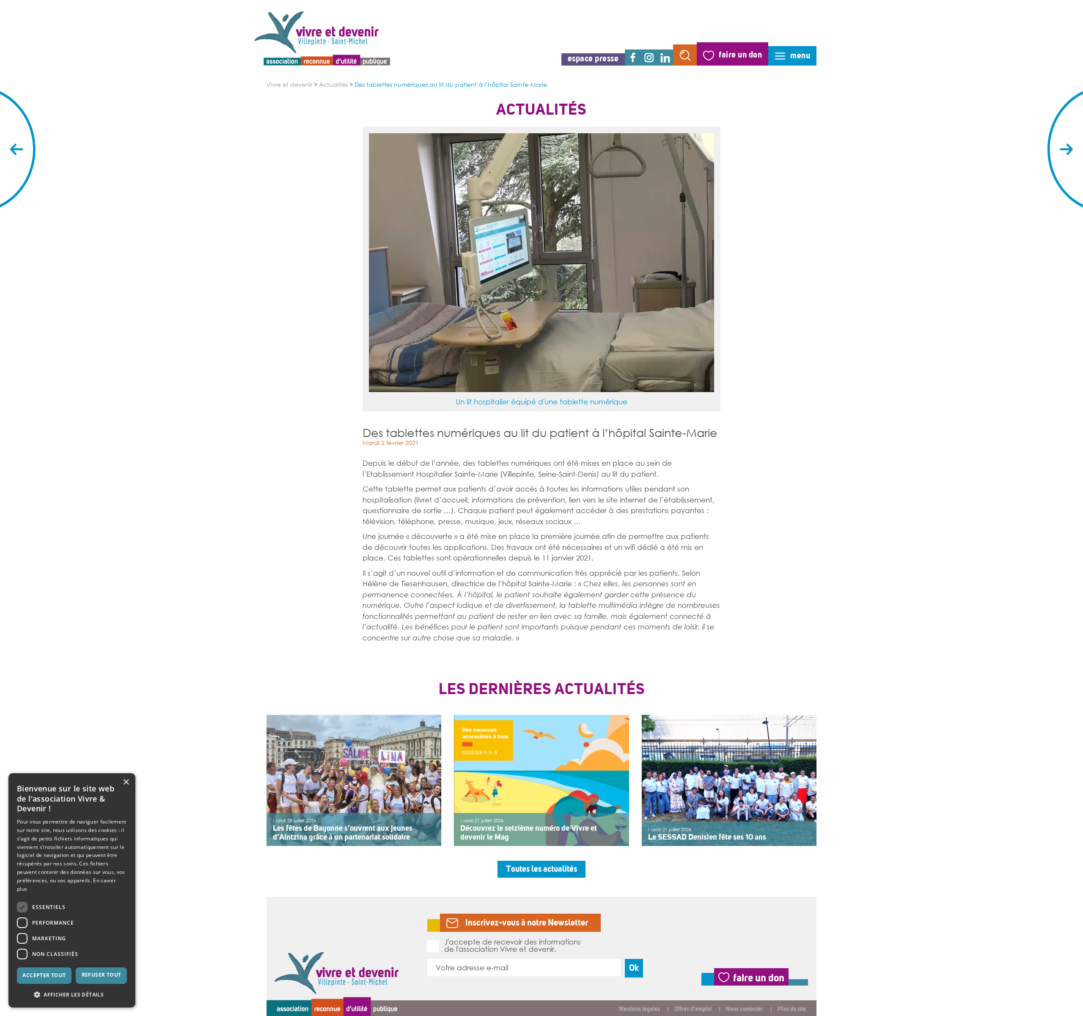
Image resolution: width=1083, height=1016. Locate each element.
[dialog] (71, 890)
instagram (649, 57)
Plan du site (792, 1009)
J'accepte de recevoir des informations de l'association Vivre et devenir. (512, 945)
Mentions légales (639, 1009)
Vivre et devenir (289, 84)
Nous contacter (744, 1009)
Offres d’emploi (693, 1009)
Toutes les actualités (541, 869)
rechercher (685, 55)
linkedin (665, 57)
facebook (633, 57)
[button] (72, 994)
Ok (634, 968)
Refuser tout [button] (101, 974)
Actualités (333, 84)
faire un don (740, 55)
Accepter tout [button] (44, 975)
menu (800, 55)
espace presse (593, 58)
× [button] (126, 782)
